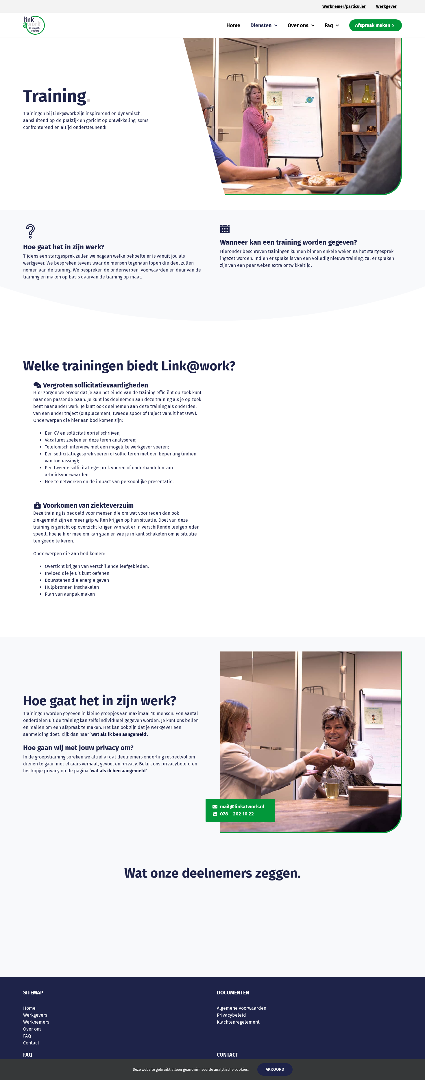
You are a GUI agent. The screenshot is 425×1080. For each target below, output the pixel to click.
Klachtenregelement (238, 1022)
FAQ (27, 1036)
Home (29, 1008)
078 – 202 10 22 (237, 814)
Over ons (32, 1029)
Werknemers (36, 1022)
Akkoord (275, 1069)
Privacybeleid (231, 1015)
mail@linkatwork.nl (242, 807)
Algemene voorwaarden (241, 1008)
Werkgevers (35, 1015)
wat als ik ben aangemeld (118, 734)
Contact (31, 1043)
